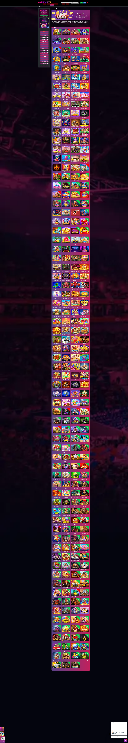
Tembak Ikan (80, 5)
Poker (63, 5)
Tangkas (75, 5)
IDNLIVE (56, 5)
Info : (39, 6)
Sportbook (44, 5)
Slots (52, 5)
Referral (84, 5)
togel (67, 5)
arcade (59, 5)
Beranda (40, 5)
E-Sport (48, 5)
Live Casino (71, 5)
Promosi (87, 5)
